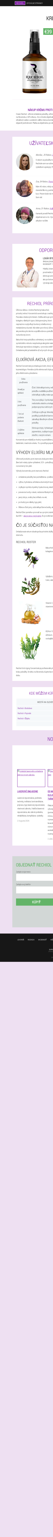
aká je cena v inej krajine (32, 516)
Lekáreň (20, 939)
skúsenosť (42, 939)
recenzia (31, 939)
